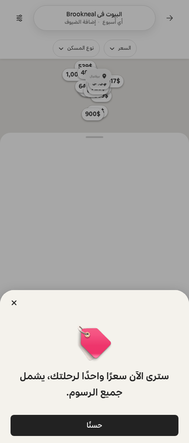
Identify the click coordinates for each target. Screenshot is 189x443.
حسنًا (94, 425)
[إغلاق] (14, 302)
